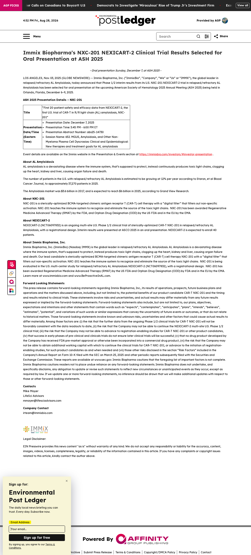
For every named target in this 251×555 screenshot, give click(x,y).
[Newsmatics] (12, 290)
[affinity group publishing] (12, 282)
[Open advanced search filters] (207, 36)
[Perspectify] (12, 273)
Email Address (20, 522)
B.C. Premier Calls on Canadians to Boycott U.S (48, 5)
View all (242, 5)
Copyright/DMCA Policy (159, 552)
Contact (206, 552)
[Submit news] (12, 265)
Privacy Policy (188, 552)
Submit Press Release (98, 552)
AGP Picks (11, 5)
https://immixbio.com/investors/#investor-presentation (175, 154)
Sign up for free (37, 537)
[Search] (198, 36)
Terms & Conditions (127, 552)
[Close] (66, 480)
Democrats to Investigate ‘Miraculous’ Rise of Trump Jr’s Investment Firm (155, 5)
